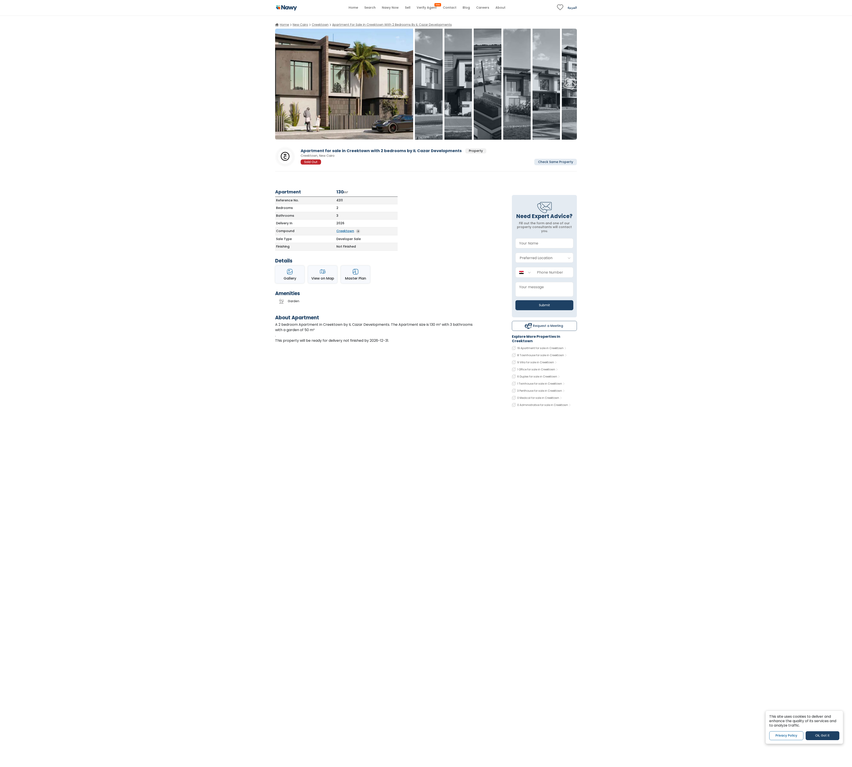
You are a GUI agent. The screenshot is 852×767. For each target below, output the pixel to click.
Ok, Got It (822, 735)
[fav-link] (560, 7)
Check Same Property (555, 161)
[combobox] (540, 258)
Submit (544, 305)
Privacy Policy (786, 735)
